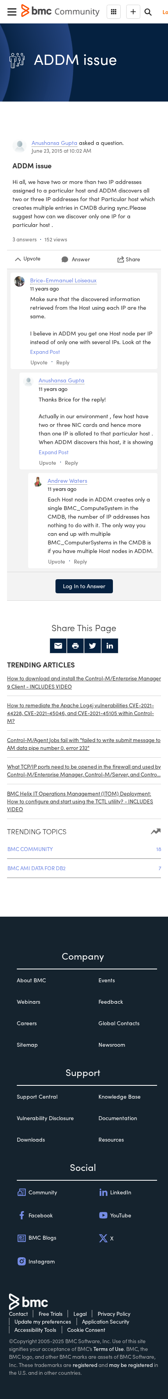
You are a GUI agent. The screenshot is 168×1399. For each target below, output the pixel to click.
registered (85, 1365)
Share (133, 259)
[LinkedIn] (110, 646)
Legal (80, 1313)
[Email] (58, 646)
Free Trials (51, 1313)
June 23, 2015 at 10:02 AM (61, 150)
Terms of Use (108, 1349)
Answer (81, 259)
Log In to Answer (84, 586)
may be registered (131, 1365)
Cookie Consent (86, 1329)
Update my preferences (42, 1321)
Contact (18, 1313)
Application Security (105, 1321)
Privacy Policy (114, 1313)
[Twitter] (92, 646)
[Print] (75, 646)
